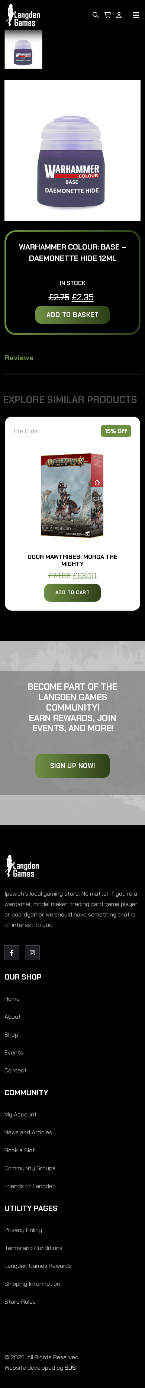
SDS (70, 1368)
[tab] (23, 49)
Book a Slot (19, 1150)
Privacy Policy (23, 1230)
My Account (20, 1114)
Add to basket (72, 315)
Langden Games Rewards (38, 1266)
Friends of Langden (30, 1186)
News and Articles (28, 1132)
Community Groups (29, 1168)
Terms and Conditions (33, 1248)
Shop (11, 1034)
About (12, 1017)
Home (12, 999)
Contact (15, 1070)
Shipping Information (32, 1284)
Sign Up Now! (72, 766)
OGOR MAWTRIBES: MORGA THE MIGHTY (72, 560)
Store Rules (20, 1302)
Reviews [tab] (18, 358)
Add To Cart (72, 592)
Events (13, 1052)
